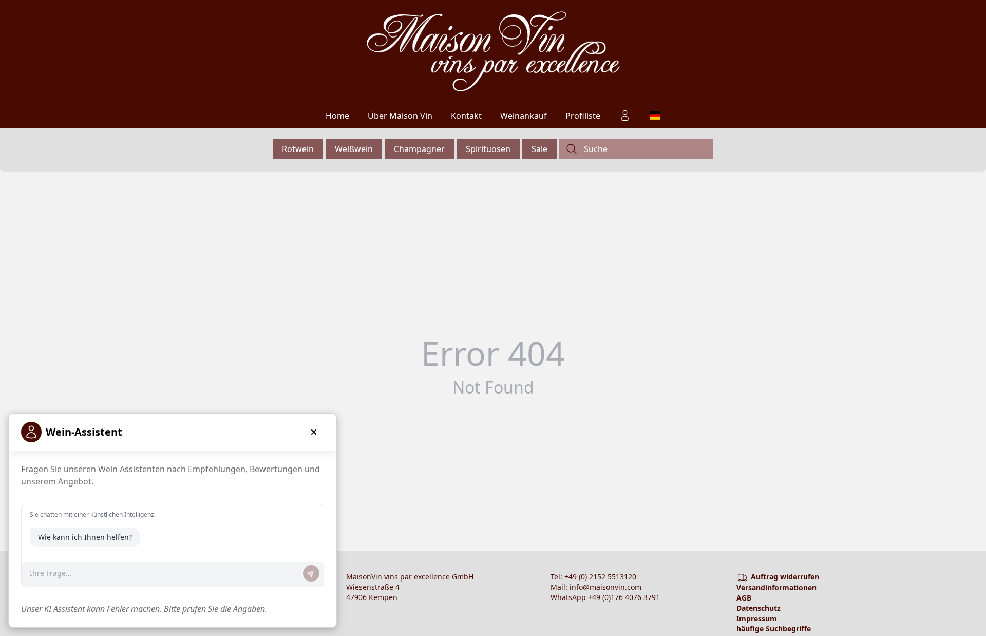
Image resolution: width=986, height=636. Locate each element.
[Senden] (311, 573)
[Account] (625, 115)
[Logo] (493, 51)
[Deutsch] (655, 115)
